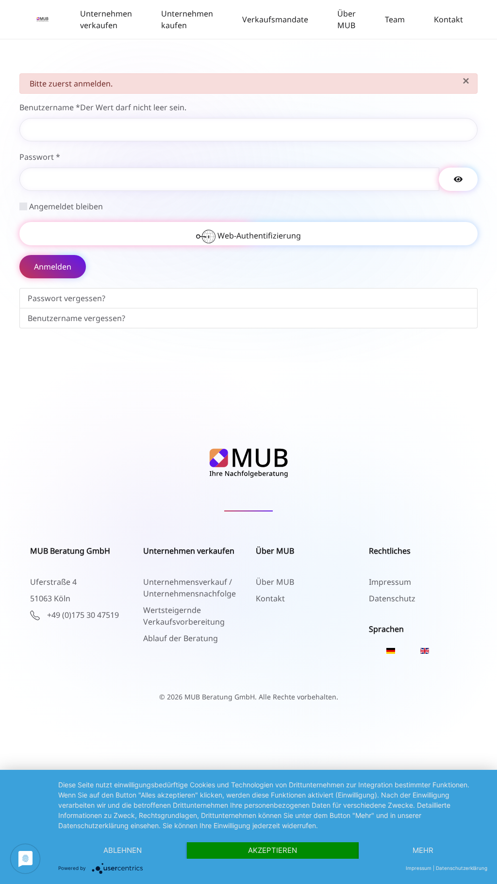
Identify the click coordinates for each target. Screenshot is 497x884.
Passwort (39, 157)
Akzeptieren (272, 850)
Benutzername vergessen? (76, 318)
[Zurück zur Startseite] (42, 19)
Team (395, 19)
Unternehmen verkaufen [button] (106, 19)
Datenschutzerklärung (461, 868)
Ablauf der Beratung (180, 638)
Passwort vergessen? (66, 298)
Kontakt (448, 19)
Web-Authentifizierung (258, 235)
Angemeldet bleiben (66, 206)
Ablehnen (122, 850)
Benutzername (102, 107)
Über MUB (346, 19)
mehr (423, 850)
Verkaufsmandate (275, 19)
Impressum (418, 868)
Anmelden (52, 266)
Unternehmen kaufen (187, 19)
